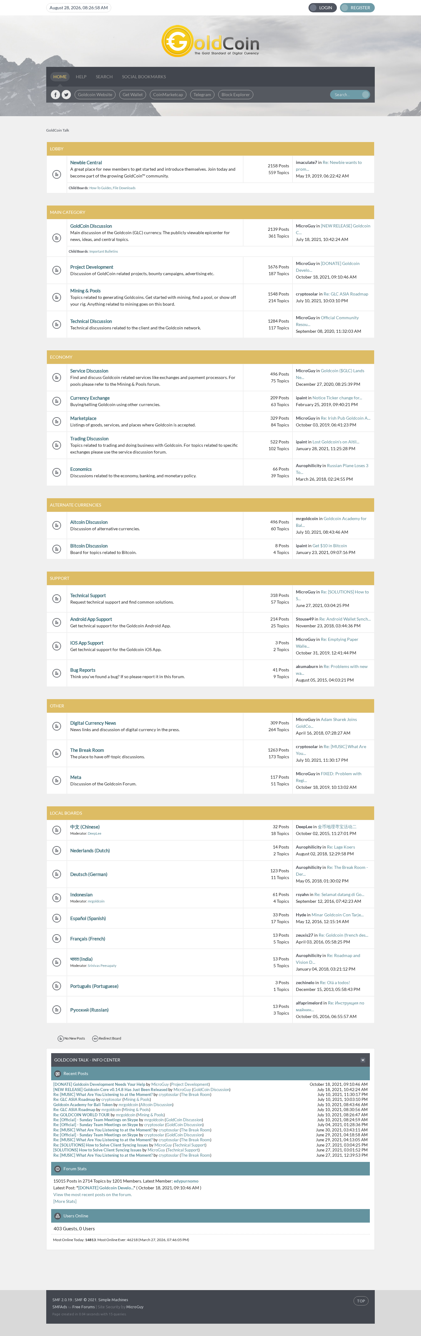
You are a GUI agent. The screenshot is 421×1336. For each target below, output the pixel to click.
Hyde (301, 914)
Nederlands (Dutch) (90, 850)
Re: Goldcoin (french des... (343, 935)
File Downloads (124, 188)
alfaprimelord (309, 1002)
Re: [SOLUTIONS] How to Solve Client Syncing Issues (100, 1145)
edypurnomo (186, 1180)
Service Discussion (89, 370)
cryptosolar (307, 293)
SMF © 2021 (85, 1299)
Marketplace (83, 418)
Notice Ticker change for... (337, 397)
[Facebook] (55, 94)
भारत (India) (81, 959)
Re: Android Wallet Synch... (345, 618)
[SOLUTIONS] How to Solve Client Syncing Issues (97, 1150)
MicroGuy (305, 225)
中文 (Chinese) (85, 826)
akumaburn (307, 666)
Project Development (91, 267)
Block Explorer (236, 94)
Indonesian (81, 894)
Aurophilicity (308, 465)
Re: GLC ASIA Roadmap (346, 293)
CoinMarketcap (168, 94)
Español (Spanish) (88, 918)
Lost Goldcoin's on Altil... (336, 441)
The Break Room (87, 750)
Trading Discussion (89, 438)
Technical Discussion (91, 321)
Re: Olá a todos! (335, 982)
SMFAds (59, 1307)
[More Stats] (64, 1201)
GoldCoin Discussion (91, 226)
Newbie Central (86, 162)
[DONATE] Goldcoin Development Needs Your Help (99, 1084)
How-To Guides (100, 188)
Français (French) (87, 938)
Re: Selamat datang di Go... (339, 894)
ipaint (301, 397)
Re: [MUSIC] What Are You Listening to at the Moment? (103, 1094)
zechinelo (305, 982)
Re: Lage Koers (341, 846)
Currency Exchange (90, 398)
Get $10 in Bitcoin (330, 545)
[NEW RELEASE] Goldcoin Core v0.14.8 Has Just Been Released (110, 1089)
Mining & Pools (85, 290)
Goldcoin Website (95, 94)
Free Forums (83, 1307)
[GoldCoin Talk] (210, 41)
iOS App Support (87, 643)
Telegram (202, 94)
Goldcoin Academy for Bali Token (82, 1104)
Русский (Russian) (89, 1009)
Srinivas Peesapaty (102, 965)
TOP (361, 1301)
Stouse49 (305, 618)
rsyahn (302, 894)
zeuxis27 (304, 935)
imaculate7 (306, 162)
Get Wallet (133, 94)
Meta (75, 777)
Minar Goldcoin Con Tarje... (338, 914)
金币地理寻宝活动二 (337, 826)
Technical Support (88, 595)
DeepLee (94, 833)
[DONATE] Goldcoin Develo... (105, 1187)
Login (325, 7)
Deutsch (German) (89, 874)
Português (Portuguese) (94, 986)
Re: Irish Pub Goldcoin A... (345, 418)
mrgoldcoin (307, 518)
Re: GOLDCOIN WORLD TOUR (81, 1115)
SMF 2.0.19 (62, 1299)
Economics (81, 469)
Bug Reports (83, 670)
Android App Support (91, 619)
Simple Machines (113, 1299)
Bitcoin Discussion (89, 545)
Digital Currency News (93, 723)
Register (360, 7)
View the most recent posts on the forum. (92, 1194)
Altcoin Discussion (89, 522)
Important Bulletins (103, 251)
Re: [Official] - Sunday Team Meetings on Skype (95, 1120)
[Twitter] (66, 94)
